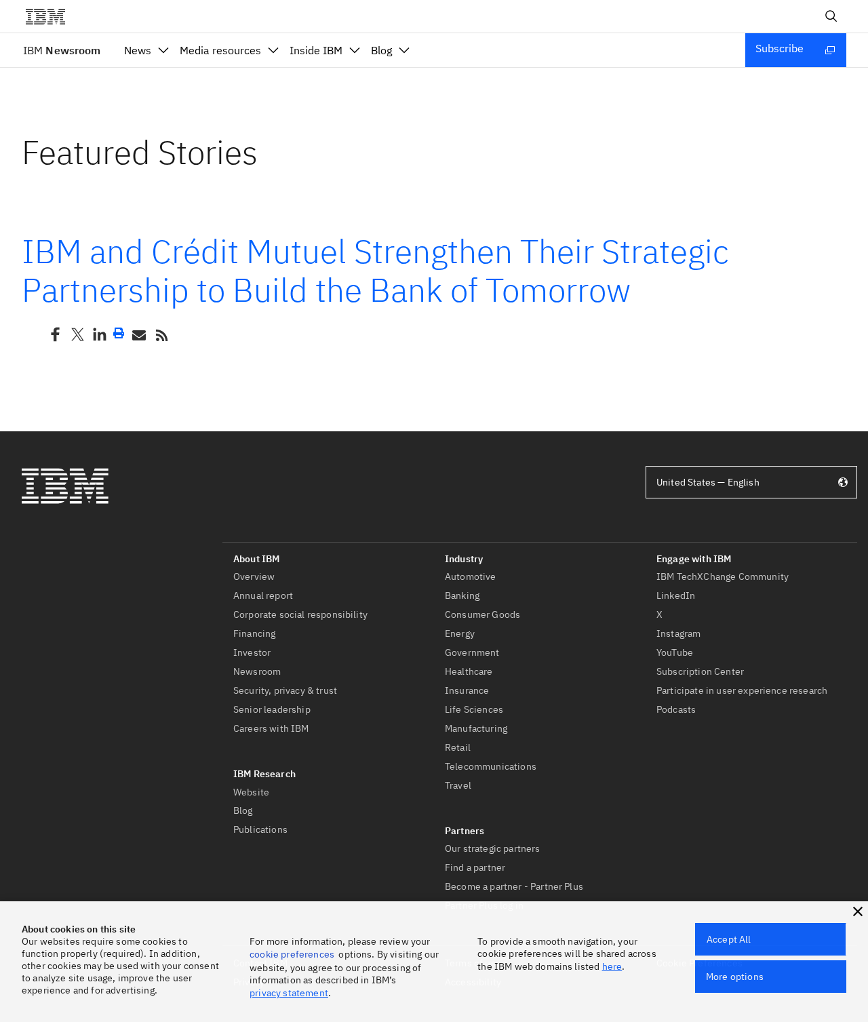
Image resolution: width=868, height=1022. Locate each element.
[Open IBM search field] (831, 16)
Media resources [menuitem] (220, 50)
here (612, 966)
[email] (137, 334)
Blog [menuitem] (381, 50)
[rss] (161, 334)
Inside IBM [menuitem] (316, 50)
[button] (858, 911)
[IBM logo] (51, 16)
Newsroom (61, 50)
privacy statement (289, 993)
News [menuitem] (137, 50)
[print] (118, 333)
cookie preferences (292, 954)
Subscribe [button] (779, 48)
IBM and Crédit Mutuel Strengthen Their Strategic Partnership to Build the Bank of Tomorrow (375, 270)
